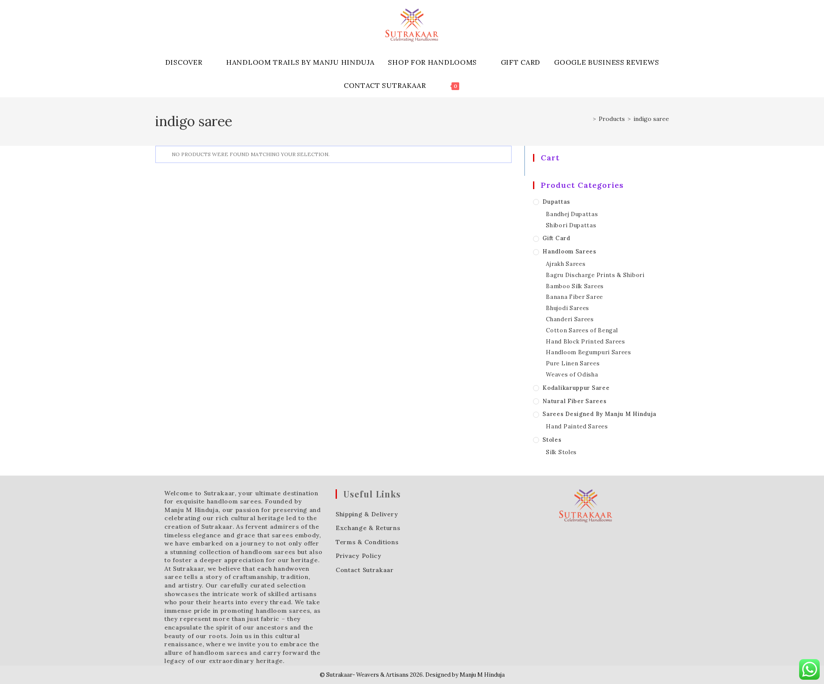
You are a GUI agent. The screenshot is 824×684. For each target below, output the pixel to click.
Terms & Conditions (367, 542)
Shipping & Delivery (367, 514)
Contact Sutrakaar (365, 570)
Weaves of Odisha (572, 374)
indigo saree (651, 119)
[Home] (587, 119)
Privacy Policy (359, 556)
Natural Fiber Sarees (574, 401)
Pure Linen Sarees (573, 363)
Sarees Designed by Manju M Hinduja (599, 414)
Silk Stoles (561, 452)
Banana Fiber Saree (574, 297)
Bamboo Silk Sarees (575, 286)
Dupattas (556, 201)
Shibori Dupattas (571, 225)
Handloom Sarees (569, 251)
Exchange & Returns (368, 528)
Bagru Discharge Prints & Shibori (595, 275)
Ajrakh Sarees (565, 264)
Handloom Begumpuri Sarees (588, 352)
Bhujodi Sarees (567, 308)
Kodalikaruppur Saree (575, 388)
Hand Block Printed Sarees (585, 341)
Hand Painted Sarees (577, 426)
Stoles (551, 439)
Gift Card (556, 238)
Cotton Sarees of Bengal (582, 330)
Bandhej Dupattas (572, 214)
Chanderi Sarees (570, 319)
